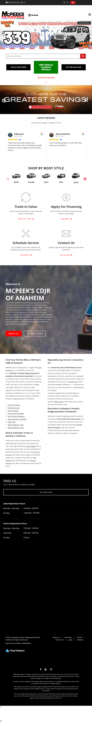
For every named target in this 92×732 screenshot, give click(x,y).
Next (88, 36)
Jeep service (72, 382)
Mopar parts (59, 402)
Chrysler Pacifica (14, 405)
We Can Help (65, 255)
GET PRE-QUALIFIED (73, 67)
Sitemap (80, 640)
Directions (68, 637)
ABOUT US (14, 333)
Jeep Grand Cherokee (16, 413)
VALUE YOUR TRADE (18, 67)
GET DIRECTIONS (35, 333)
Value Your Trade (24, 219)
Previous (9, 37)
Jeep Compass (13, 411)
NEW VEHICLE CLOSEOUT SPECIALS (46, 67)
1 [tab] (44, 112)
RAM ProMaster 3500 (16, 428)
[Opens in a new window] (40, 670)
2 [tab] (44, 47)
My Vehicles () (13, 2)
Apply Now (65, 219)
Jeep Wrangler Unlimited (17, 419)
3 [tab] (47, 47)
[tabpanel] (46, 34)
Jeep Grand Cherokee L (16, 416)
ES (73, 2)
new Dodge (31, 446)
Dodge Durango (14, 408)
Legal (70, 640)
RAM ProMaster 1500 (16, 425)
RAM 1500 (11, 422)
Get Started (24, 255)
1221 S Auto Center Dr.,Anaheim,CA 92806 (19, 485)
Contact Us (59, 640)
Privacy (79, 637)
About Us (56, 637)
